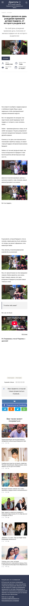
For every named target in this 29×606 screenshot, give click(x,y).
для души (11, 378)
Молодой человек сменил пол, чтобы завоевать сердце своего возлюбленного (14, 489)
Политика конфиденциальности (10, 598)
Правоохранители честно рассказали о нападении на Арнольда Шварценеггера (14, 440)
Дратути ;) (14, 2)
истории (19, 378)
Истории (5, 58)
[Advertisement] (14, 88)
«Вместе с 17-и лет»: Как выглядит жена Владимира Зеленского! (14, 538)
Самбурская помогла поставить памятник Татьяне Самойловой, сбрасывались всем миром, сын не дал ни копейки (14, 465)
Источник (24, 334)
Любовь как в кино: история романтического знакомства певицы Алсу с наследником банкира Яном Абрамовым (14, 563)
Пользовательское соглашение (10, 600)
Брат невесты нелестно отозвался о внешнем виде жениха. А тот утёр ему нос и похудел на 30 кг (14, 514)
